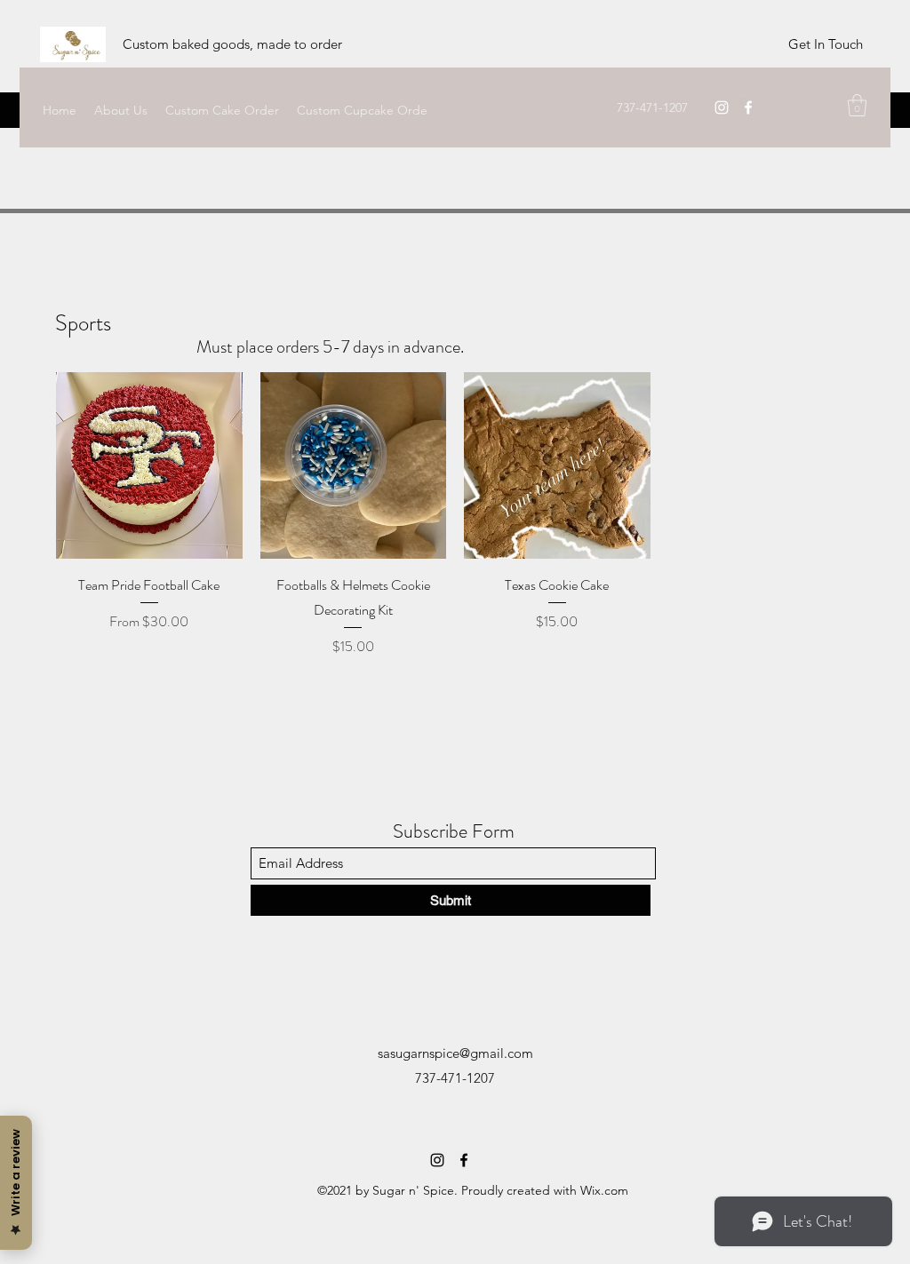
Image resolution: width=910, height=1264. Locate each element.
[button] (857, 105)
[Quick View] (149, 465)
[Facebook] (748, 107)
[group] (455, 514)
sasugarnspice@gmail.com (455, 1053)
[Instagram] (721, 107)
